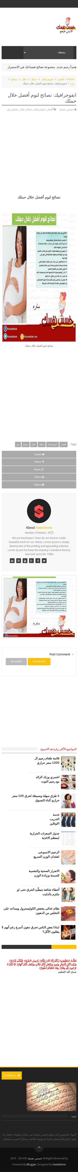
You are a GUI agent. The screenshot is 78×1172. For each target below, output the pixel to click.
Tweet (37, 454)
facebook (39, 661)
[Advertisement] (39, 154)
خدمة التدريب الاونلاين (54, 819)
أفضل (61, 79)
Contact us (10, 1075)
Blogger (31, 1164)
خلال (24, 79)
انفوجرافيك (47, 79)
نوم (72, 83)
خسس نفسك (34, 1158)
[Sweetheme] (44, 560)
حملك (34, 79)
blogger (16, 661)
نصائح (14, 79)
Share (38, 461)
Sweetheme (59, 1164)
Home (71, 79)
